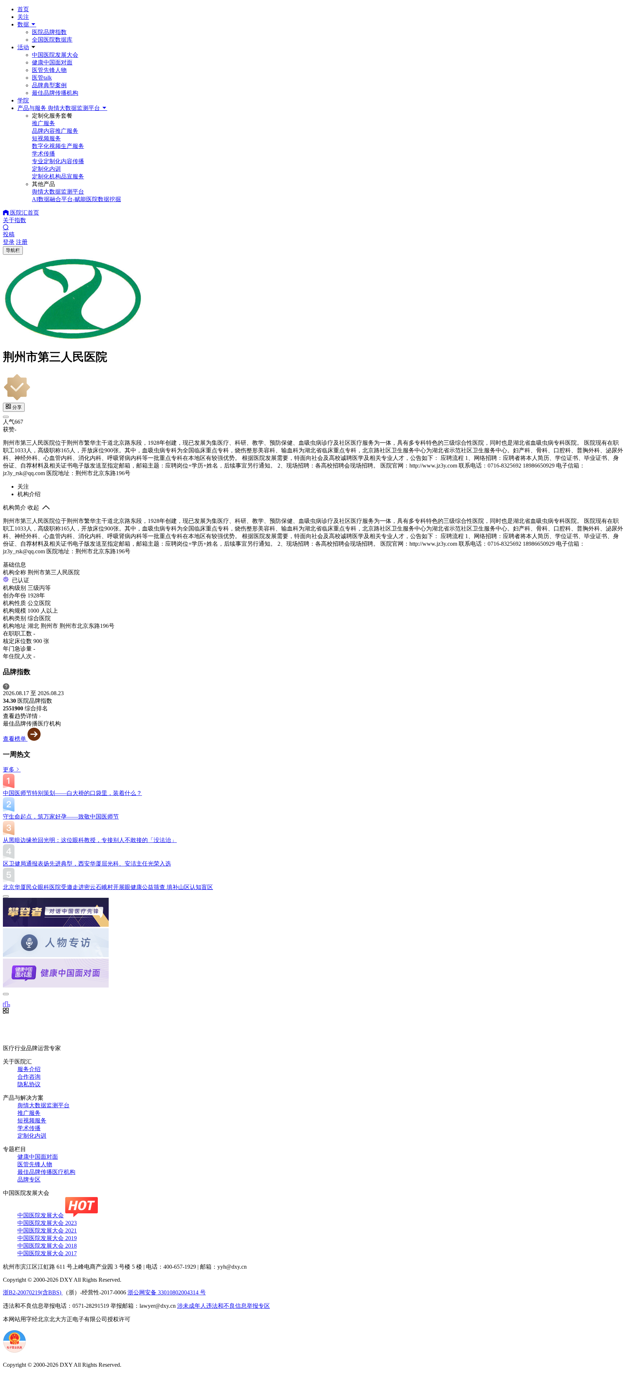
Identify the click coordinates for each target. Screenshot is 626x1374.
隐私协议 (29, 1084)
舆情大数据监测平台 (43, 1105)
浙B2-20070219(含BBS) (33, 1292)
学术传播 (29, 1128)
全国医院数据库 (52, 40)
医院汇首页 (24, 213)
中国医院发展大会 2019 (47, 1238)
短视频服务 (31, 1120)
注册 (22, 242)
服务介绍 (29, 1069)
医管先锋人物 (49, 70)
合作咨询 (29, 1077)
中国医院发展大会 (55, 55)
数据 (23, 24)
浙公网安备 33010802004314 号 (167, 1292)
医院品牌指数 (49, 32)
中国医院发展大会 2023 (47, 1223)
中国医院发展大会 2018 (47, 1246)
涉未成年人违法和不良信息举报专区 (223, 1306)
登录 (8, 242)
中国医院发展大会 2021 (47, 1230)
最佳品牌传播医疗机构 (46, 1172)
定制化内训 (31, 1136)
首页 (23, 9)
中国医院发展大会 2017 (47, 1253)
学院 (23, 100)
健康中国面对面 (52, 62)
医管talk (42, 78)
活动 (23, 47)
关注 (23, 17)
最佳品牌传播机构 (55, 93)
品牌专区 (29, 1179)
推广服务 (29, 1113)
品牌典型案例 (49, 85)
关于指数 (14, 220)
